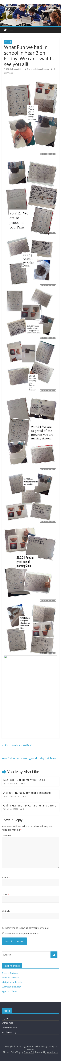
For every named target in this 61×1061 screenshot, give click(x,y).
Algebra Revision (10, 973)
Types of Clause (9, 991)
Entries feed (7, 1022)
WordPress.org (9, 1032)
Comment (7, 835)
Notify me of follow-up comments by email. (27, 927)
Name (6, 877)
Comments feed (9, 1027)
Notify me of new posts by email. (22, 933)
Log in (5, 1018)
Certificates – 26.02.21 (17, 745)
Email (5, 894)
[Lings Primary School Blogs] (5, 30)
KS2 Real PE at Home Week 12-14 (24, 779)
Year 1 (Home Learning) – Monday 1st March (30, 760)
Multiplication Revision (12, 982)
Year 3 (8, 42)
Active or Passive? (10, 977)
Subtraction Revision (11, 986)
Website (6, 910)
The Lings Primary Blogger (38, 69)
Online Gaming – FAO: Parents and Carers (29, 805)
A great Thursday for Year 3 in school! (27, 792)
